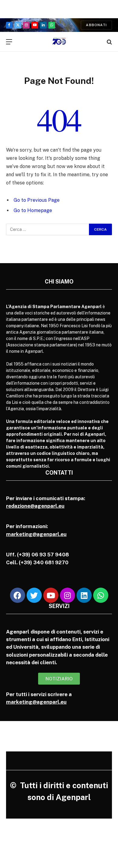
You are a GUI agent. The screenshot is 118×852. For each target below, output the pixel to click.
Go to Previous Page (37, 200)
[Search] (109, 42)
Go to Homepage (33, 210)
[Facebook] (17, 595)
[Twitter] (34, 595)
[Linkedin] (84, 595)
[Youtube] (50, 595)
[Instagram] (67, 595)
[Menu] (9, 42)
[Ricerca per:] (48, 229)
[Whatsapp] (100, 595)
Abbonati (96, 25)
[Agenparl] (59, 42)
